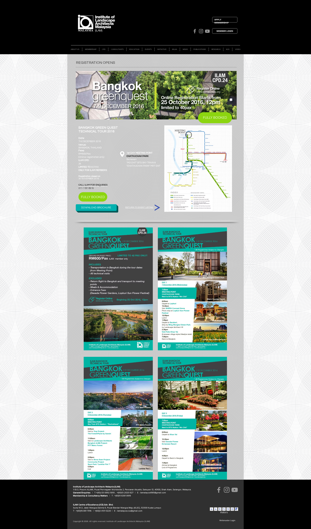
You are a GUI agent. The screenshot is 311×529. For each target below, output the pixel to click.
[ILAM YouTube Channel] (207, 31)
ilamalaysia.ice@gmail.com (129, 511)
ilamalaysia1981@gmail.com (153, 492)
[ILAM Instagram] (201, 31)
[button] (90, 49)
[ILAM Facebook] (195, 31)
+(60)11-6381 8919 (122, 495)
